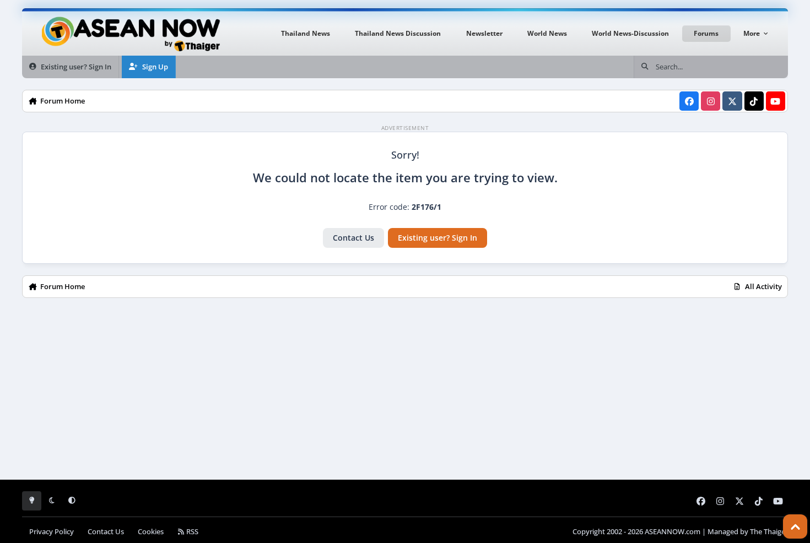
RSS (191, 531)
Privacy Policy (51, 531)
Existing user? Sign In (437, 237)
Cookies (151, 531)
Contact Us (353, 237)
